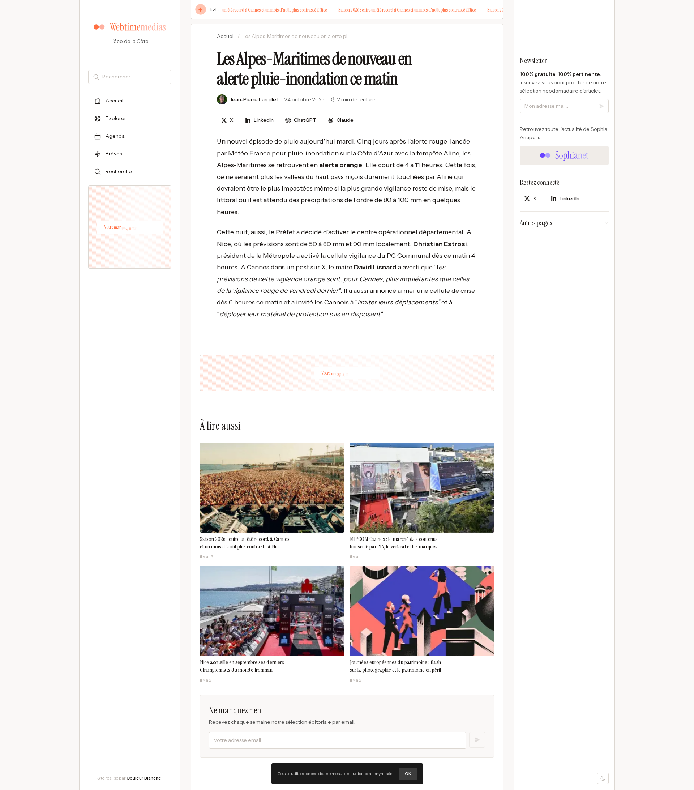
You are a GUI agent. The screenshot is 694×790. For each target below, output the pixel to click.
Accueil (226, 36)
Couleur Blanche (144, 778)
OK (408, 773)
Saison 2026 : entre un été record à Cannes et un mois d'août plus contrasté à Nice (250, 10)
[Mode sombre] (603, 778)
